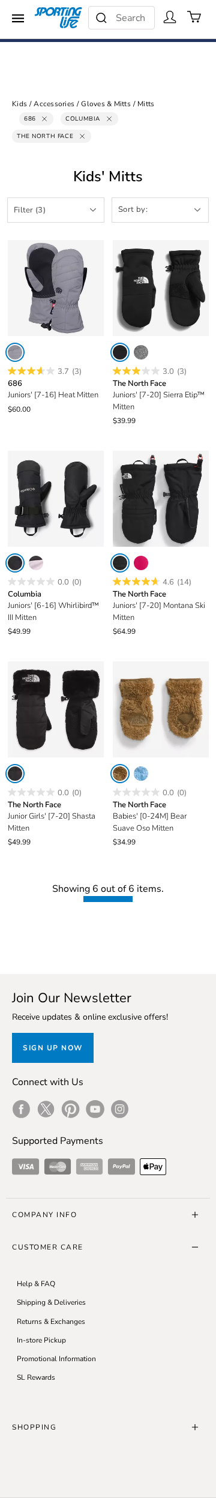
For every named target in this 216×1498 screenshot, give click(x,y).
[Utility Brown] (120, 773)
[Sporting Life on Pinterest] (70, 1109)
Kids (19, 104)
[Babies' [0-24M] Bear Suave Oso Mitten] (161, 709)
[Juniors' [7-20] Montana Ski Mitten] (161, 499)
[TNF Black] (120, 352)
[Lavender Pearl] (36, 563)
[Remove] (44, 119)
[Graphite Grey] (15, 352)
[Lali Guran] (141, 563)
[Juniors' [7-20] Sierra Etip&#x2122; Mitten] (161, 288)
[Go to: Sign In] (170, 16)
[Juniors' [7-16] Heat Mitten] (56, 288)
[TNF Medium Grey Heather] (141, 352)
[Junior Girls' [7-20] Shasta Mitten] (56, 709)
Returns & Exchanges (51, 1321)
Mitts (145, 104)
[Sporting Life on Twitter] (46, 1109)
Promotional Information (56, 1359)
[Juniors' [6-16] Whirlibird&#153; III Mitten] (56, 499)
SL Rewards (36, 1377)
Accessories (54, 104)
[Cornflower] (141, 773)
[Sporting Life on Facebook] (21, 1109)
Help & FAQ (36, 1284)
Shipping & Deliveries (51, 1302)
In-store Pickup (41, 1340)
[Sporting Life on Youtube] (95, 1109)
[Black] (15, 563)
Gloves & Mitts (106, 104)
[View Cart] (194, 16)
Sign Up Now (53, 1048)
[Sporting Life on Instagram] (119, 1109)
